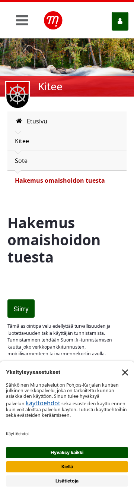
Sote (21, 161)
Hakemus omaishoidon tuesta (60, 180)
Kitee (22, 141)
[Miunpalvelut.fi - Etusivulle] (53, 20)
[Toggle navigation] (22, 20)
